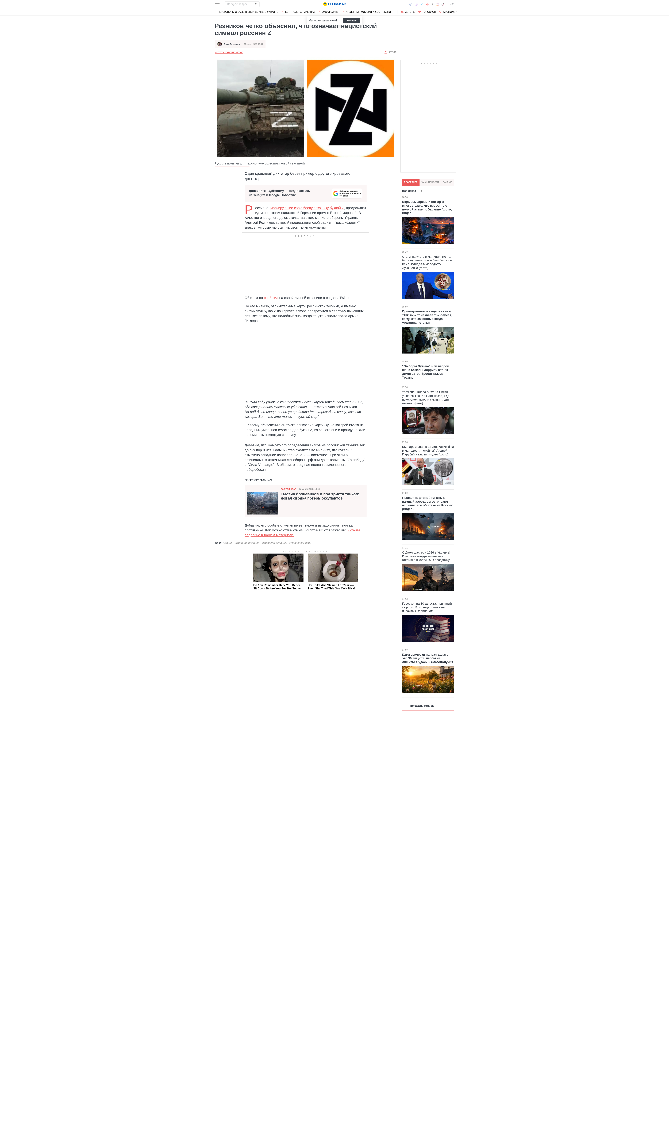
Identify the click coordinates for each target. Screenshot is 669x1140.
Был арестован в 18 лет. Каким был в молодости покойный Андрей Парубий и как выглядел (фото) (428, 450)
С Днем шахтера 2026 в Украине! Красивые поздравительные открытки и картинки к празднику (426, 556)
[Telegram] (422, 4)
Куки (333, 20)
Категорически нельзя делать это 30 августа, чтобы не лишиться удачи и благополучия (427, 658)
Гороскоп (429, 11)
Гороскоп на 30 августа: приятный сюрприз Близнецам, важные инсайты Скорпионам (427, 607)
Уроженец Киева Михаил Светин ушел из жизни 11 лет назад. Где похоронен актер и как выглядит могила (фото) (425, 397)
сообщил (271, 298)
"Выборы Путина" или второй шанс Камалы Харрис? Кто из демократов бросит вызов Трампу (425, 371)
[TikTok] (443, 4)
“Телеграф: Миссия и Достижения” (369, 11)
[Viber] (416, 4)
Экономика (451, 11)
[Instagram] (437, 4)
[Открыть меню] (217, 4)
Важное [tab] (447, 182)
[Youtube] (427, 4)
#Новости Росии (300, 542)
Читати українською (229, 52)
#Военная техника (247, 542)
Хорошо (352, 20)
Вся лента (409, 190)
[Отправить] (256, 4)
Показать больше (422, 705)
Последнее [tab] (410, 182)
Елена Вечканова (232, 44)
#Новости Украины (274, 542)
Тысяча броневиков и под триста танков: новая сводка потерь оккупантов (320, 496)
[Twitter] (432, 4)
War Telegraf (288, 489)
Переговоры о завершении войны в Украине (248, 11)
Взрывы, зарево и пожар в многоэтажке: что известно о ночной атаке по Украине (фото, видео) (427, 207)
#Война (228, 542)
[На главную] (334, 4)
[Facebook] (410, 4)
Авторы (410, 11)
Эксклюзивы (330, 11)
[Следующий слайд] (456, 12)
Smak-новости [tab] (430, 182)
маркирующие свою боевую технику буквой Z (307, 208)
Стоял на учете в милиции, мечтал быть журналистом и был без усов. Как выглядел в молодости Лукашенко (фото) (427, 262)
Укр (452, 4)
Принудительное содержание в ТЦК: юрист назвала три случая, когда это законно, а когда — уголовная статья (427, 317)
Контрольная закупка (300, 11)
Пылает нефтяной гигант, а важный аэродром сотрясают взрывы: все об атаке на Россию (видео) (427, 503)
